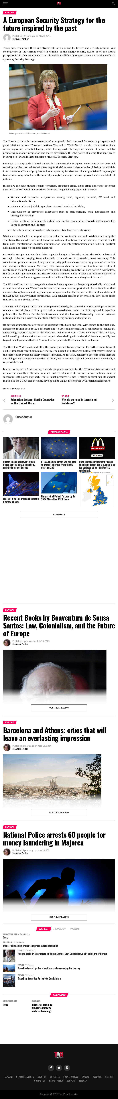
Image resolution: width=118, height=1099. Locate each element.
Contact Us (39, 1080)
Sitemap (83, 1080)
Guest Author (22, 39)
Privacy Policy (56, 1080)
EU (23, 389)
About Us (42, 1076)
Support (71, 1080)
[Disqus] (59, 556)
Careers (85, 1076)
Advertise (55, 1076)
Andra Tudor (21, 644)
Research (97, 1076)
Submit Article (70, 1076)
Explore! (8, 1076)
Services (109, 1076)
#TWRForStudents (25, 1076)
